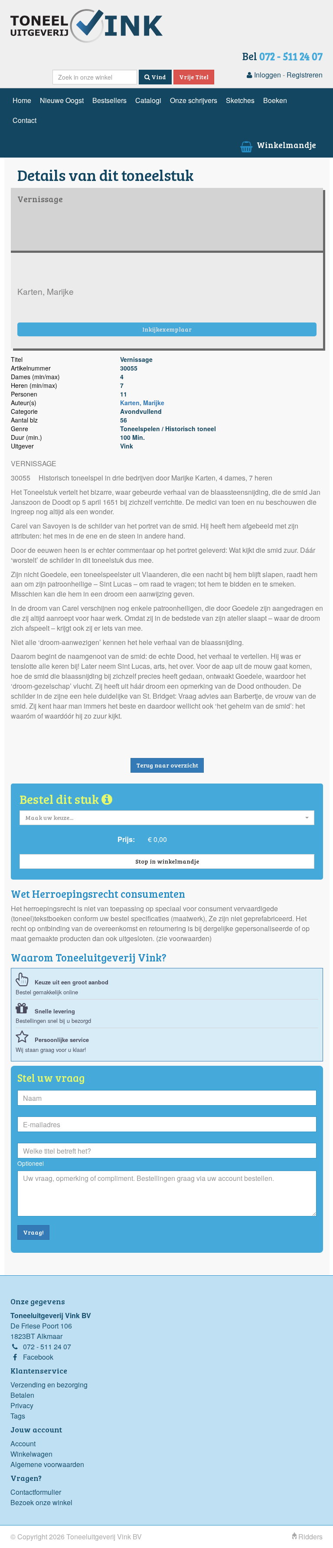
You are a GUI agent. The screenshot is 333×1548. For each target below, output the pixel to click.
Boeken (275, 100)
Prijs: (126, 839)
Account (23, 1443)
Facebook (38, 1357)
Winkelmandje (285, 144)
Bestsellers (109, 100)
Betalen (22, 1395)
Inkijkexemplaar (167, 329)
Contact (24, 120)
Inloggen (266, 75)
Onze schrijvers (193, 100)
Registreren (305, 75)
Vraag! (33, 1232)
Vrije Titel (194, 77)
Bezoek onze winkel (41, 1502)
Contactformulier (35, 1492)
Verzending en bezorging (49, 1385)
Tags (17, 1416)
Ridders (310, 1537)
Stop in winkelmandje (167, 861)
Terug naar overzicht (167, 765)
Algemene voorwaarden (47, 1464)
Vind (158, 77)
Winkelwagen (31, 1454)
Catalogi (148, 100)
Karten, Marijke (142, 402)
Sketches (240, 100)
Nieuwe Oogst (62, 100)
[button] (167, 817)
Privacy (21, 1405)
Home (22, 100)
